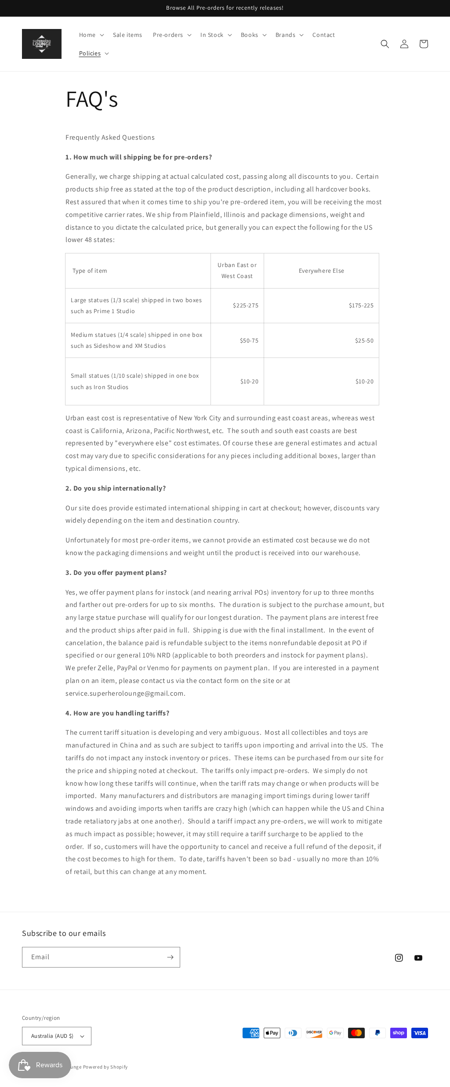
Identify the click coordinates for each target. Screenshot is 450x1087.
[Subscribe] (170, 957)
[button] (91, 34)
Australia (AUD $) (52, 1036)
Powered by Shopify (105, 1067)
